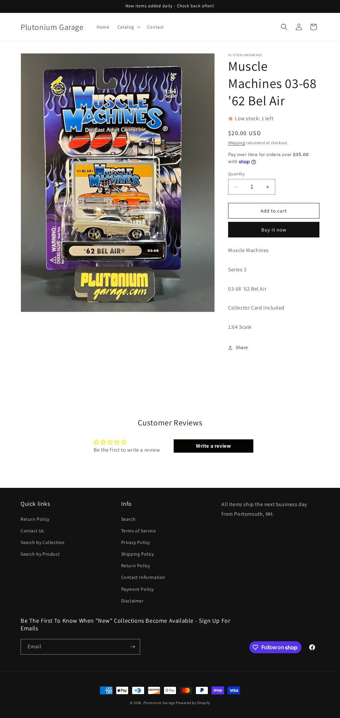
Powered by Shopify (193, 702)
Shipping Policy (137, 554)
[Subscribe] (132, 647)
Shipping (236, 142)
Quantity (236, 174)
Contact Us (32, 531)
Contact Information (143, 577)
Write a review (213, 445)
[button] (128, 27)
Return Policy (35, 519)
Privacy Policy (135, 542)
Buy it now (274, 229)
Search (128, 519)
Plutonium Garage (159, 702)
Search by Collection (43, 542)
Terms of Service (138, 531)
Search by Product (40, 554)
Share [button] (242, 347)
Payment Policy (137, 589)
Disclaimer (132, 601)
